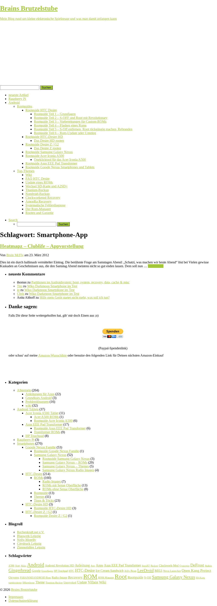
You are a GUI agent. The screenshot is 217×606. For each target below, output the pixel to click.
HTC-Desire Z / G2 (38, 512)
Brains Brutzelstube (24, 589)
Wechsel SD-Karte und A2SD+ (46, 186)
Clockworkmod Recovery (42, 197)
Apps (99, 565)
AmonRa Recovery (38, 201)
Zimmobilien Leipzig (31, 547)
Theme (40, 582)
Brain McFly (15, 255)
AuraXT (146, 566)
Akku (23, 566)
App (93, 566)
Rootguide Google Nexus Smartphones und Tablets (59, 167)
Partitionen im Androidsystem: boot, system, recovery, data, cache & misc (80, 282)
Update (82, 582)
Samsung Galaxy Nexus (50, 455)
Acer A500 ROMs (46, 417)
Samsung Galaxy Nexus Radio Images (68, 470)
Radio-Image (59, 577)
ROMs (38, 477)
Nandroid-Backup (37, 194)
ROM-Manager (106, 577)
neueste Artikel (18, 95)
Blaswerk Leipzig (29, 536)
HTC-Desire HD (36, 504)
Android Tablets (28, 409)
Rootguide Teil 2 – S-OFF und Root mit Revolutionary (70, 118)
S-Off (147, 577)
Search (13, 220)
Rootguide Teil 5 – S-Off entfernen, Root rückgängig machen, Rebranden (83, 129)
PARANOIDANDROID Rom (35, 577)
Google (36, 570)
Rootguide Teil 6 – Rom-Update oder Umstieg (65, 133)
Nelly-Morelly (26, 540)
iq (18, 290)
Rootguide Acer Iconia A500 (44, 156)
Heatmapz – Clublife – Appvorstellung (41, 246)
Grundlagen (47, 571)
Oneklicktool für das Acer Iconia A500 (60, 159)
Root (121, 576)
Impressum (15, 597)
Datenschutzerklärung (23, 600)
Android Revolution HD (59, 565)
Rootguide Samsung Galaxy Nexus (49, 152)
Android (14, 102)
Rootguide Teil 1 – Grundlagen (55, 114)
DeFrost (197, 565)
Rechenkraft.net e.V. (30, 532)
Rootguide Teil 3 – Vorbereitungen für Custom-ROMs (70, 121)
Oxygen (13, 577)
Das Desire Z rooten (47, 148)
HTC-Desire (33, 474)
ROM (90, 576)
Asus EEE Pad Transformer (44, 424)
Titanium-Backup (37, 190)
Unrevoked (70, 582)
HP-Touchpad (61, 570)
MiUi (158, 571)
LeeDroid (145, 570)
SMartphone (28, 582)
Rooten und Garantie (39, 213)
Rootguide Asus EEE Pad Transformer (51, 163)
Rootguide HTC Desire (41, 110)
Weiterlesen (155, 266)
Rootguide (41, 493)
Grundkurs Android (38, 398)
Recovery (75, 577)
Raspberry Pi (17, 99)
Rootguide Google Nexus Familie (56, 451)
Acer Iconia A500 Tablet (41, 413)
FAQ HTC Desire (37, 178)
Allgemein (24, 390)
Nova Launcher (172, 570)
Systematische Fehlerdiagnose (45, 205)
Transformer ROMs (47, 432)
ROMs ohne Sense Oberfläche (62, 489)
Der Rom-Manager (38, 209)
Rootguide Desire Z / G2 (42, 144)
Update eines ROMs (39, 182)
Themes (39, 496)
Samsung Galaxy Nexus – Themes (65, 466)
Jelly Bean (130, 570)
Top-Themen (25, 171)
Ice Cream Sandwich (110, 570)
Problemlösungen (37, 401)
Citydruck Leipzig (29, 543)
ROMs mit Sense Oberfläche (61, 485)
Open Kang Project (196, 570)
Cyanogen (184, 565)
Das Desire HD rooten (49, 140)
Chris (20, 294)
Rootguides (24, 106)
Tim (19, 286)
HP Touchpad (34, 436)
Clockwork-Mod (169, 565)
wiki (28, 405)
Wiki (28, 175)
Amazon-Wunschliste (52, 355)
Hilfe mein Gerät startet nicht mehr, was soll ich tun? (75, 297)
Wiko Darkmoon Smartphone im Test (52, 286)
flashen (208, 565)
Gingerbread (19, 570)
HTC (71, 570)
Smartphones (25, 443)
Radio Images (51, 481)
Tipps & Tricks (44, 500)
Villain (93, 582)
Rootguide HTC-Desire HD (44, 137)
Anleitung (82, 565)
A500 (11, 565)
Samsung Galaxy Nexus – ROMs (64, 462)
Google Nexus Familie (40, 447)
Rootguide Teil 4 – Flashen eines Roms (60, 125)
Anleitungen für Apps (39, 394)
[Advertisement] (108, 53)
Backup (154, 565)
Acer (17, 565)
